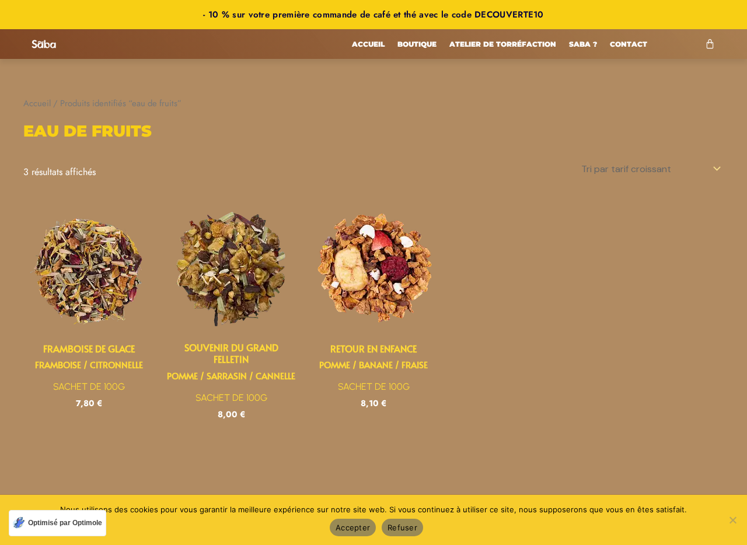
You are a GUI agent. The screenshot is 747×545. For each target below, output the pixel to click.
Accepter (353, 527)
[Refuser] (732, 520)
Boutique (417, 44)
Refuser (402, 527)
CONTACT (628, 44)
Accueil (368, 44)
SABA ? (583, 44)
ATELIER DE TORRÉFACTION (502, 44)
